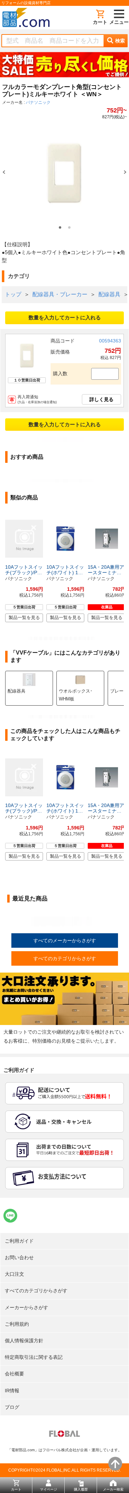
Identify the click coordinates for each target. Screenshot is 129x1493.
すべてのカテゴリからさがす (64, 958)
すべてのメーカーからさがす (64, 940)
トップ (13, 294)
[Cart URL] (100, 18)
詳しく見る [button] (101, 399)
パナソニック (38, 102)
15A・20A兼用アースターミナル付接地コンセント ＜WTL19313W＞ (106, 569)
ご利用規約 (17, 1324)
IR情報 (12, 1390)
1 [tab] (60, 227)
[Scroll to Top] (115, 1464)
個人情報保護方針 (24, 1340)
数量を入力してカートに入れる (65, 317)
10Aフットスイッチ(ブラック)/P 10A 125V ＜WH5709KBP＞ (24, 569)
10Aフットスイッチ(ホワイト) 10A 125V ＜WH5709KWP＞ (65, 569)
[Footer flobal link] (64, 1435)
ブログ (12, 1407)
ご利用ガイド (19, 1241)
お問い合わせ (19, 1257)
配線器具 (109, 294)
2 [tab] (69, 227)
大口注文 (14, 1274)
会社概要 (14, 1373)
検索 (120, 40)
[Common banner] (64, 66)
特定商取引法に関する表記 (34, 1357)
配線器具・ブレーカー (59, 294)
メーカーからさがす (26, 1307)
